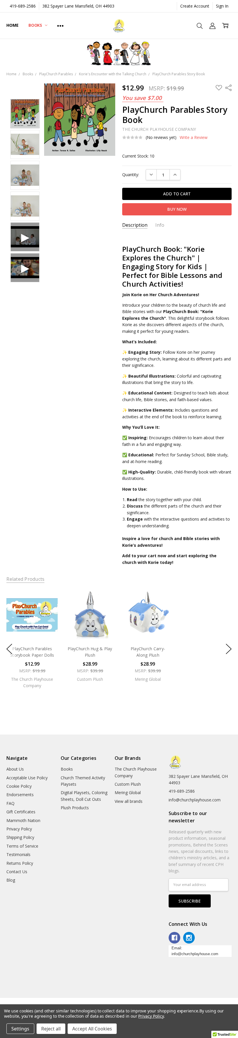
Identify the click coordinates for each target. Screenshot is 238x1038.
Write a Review (194, 137)
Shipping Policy (20, 837)
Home (12, 25)
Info (159, 225)
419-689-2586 (23, 6)
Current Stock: (138, 156)
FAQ (10, 803)
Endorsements (20, 794)
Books (35, 25)
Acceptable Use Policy (27, 777)
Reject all (51, 1029)
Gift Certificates (20, 811)
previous (9, 649)
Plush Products (75, 807)
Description (134, 225)
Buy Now (32, 628)
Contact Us (16, 871)
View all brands (129, 801)
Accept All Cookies (92, 1029)
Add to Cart (32, 616)
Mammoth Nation (23, 820)
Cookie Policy (19, 786)
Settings (20, 1029)
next (229, 649)
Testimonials (18, 854)
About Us (15, 769)
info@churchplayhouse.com (195, 800)
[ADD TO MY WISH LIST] (47, 609)
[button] (119, 53)
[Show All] (60, 25)
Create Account (194, 6)
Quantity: (130, 174)
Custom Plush (128, 784)
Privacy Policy (19, 829)
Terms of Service (22, 846)
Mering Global (128, 792)
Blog (10, 880)
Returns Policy (19, 863)
